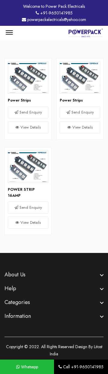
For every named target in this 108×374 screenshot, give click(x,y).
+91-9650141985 (56, 13)
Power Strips (19, 100)
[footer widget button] (54, 274)
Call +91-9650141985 (83, 367)
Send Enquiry (30, 112)
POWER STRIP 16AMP (21, 192)
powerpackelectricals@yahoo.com (56, 20)
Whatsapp (29, 367)
